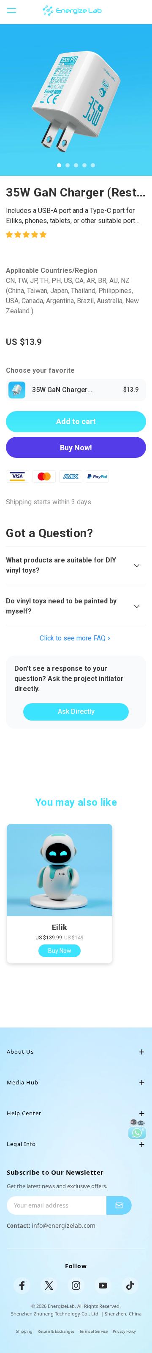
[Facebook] (22, 1285)
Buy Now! (76, 447)
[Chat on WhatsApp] (137, 1129)
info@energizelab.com (63, 1225)
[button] (27, 235)
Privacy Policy (124, 1331)
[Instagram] (76, 1285)
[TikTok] (130, 1285)
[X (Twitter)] (49, 1285)
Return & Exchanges (56, 1331)
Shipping (24, 1331)
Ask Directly (76, 711)
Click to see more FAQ (73, 638)
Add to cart (76, 421)
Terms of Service (93, 1331)
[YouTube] (103, 1285)
